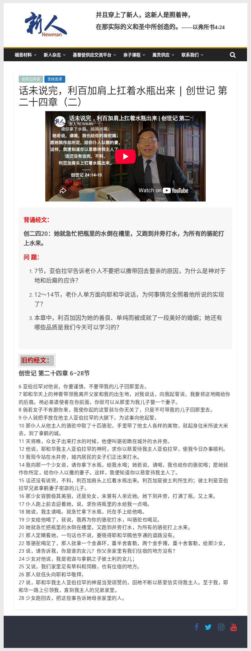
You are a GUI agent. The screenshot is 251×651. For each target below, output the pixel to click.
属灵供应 (161, 55)
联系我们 (190, 55)
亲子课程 (131, 55)
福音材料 (23, 55)
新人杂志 (52, 55)
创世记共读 (31, 79)
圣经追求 (54, 79)
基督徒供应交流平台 (92, 55)
